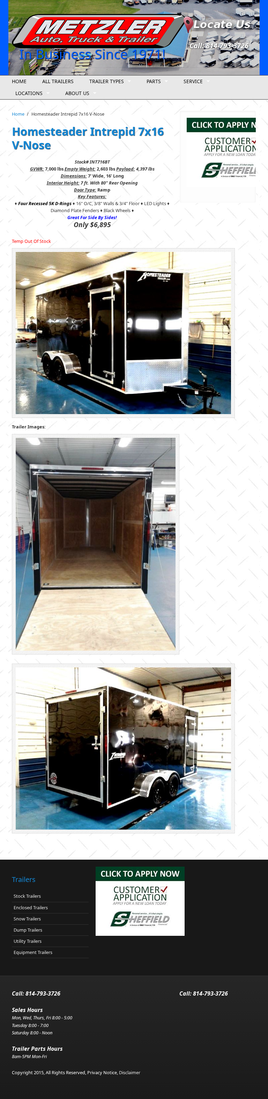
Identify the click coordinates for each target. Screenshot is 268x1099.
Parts (152, 81)
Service (191, 81)
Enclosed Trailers (31, 907)
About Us (75, 93)
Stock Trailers (27, 896)
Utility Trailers (28, 941)
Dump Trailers (28, 930)
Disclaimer (129, 1072)
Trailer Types (105, 81)
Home (19, 81)
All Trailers (58, 81)
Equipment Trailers (33, 952)
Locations (27, 93)
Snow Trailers (27, 919)
